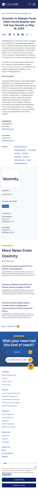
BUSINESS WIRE (22, 41)
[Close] (35, 467)
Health (28, 160)
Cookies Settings (19, 479)
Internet (26, 157)
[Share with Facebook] (18, 34)
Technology (32, 150)
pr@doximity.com (8, 140)
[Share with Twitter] (14, 34)
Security (17, 153)
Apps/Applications (20, 147)
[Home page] (10, 4)
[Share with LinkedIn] (9, 34)
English (5, 206)
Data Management (20, 163)
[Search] (29, 4)
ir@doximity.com (8, 129)
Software (25, 153)
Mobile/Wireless (20, 150)
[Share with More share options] (31, 34)
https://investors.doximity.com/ (13, 67)
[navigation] (34, 4)
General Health (19, 160)
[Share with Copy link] (26, 34)
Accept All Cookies (19, 485)
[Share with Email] (22, 34)
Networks (17, 157)
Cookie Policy (6, 474)
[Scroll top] (30, 366)
